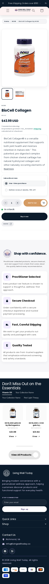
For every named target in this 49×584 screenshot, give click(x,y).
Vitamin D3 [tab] (7, 392)
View (11, 436)
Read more (9, 169)
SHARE (5, 224)
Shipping (37, 129)
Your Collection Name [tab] (25, 392)
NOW (14, 21)
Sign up (24, 509)
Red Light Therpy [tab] (31, 398)
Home (6, 21)
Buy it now (24, 216)
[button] (7, 10)
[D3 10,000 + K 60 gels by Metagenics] (36, 412)
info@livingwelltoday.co (18, 543)
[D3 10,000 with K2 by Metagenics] (13, 412)
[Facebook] (5, 551)
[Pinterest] (12, 551)
